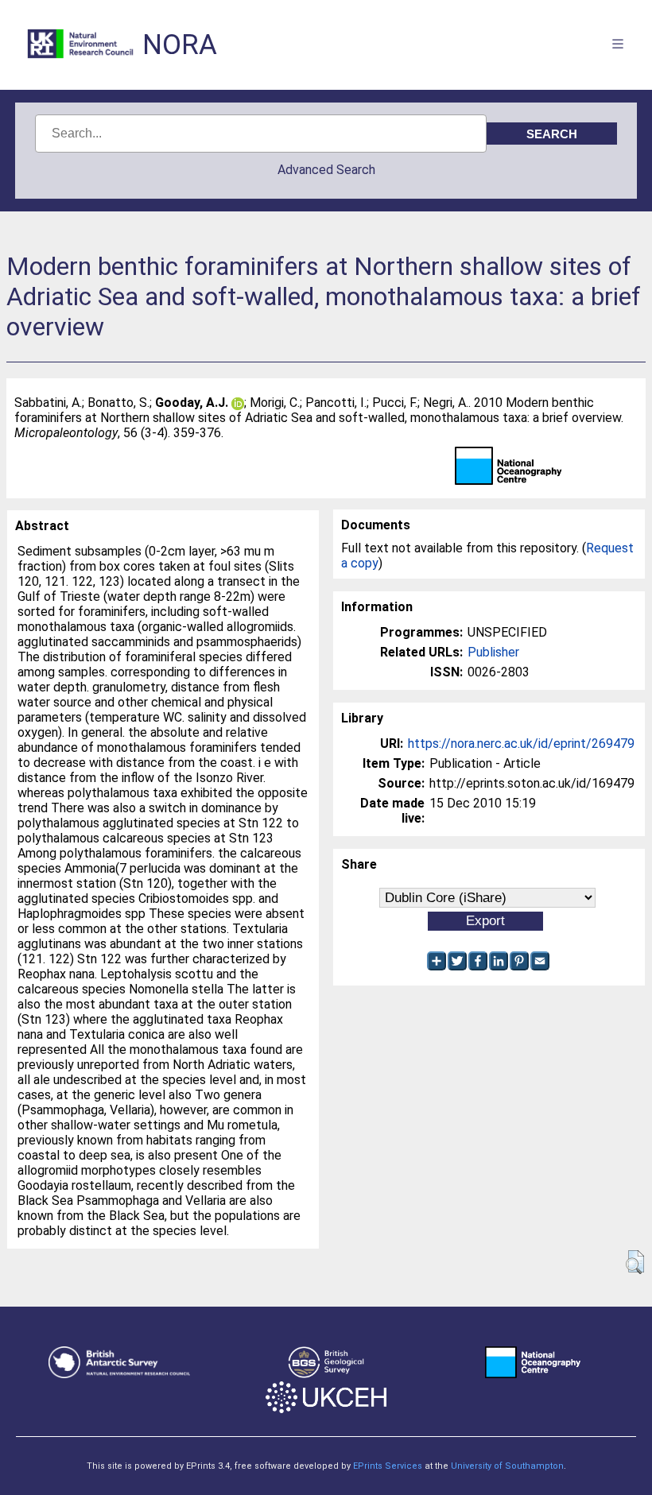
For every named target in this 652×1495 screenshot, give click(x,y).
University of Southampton (507, 1466)
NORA (179, 45)
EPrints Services (387, 1466)
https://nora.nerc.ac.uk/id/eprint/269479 (521, 743)
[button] (635, 1262)
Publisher (493, 652)
